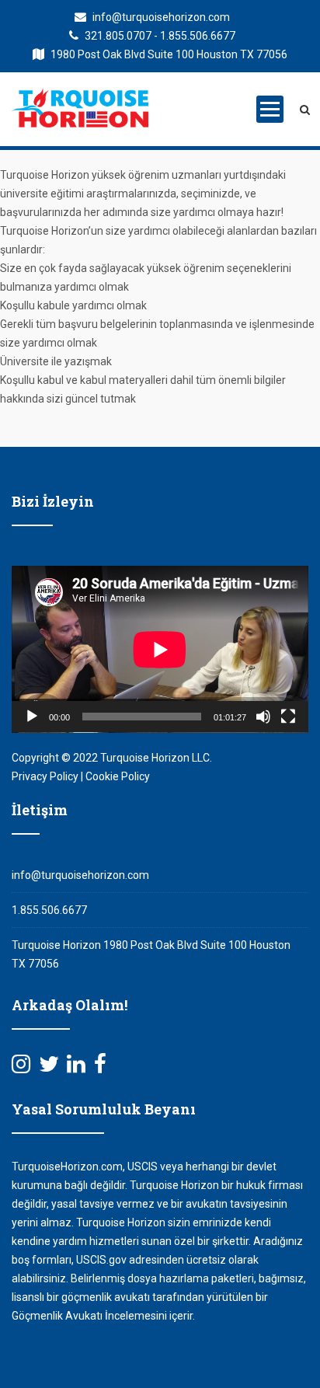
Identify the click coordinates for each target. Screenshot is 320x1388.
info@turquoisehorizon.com (160, 17)
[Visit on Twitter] (49, 1068)
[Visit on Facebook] (100, 1068)
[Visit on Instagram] (21, 1068)
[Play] (32, 716)
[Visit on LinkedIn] (76, 1068)
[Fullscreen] (288, 716)
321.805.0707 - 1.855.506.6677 (158, 36)
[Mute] (263, 716)
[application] (160, 649)
